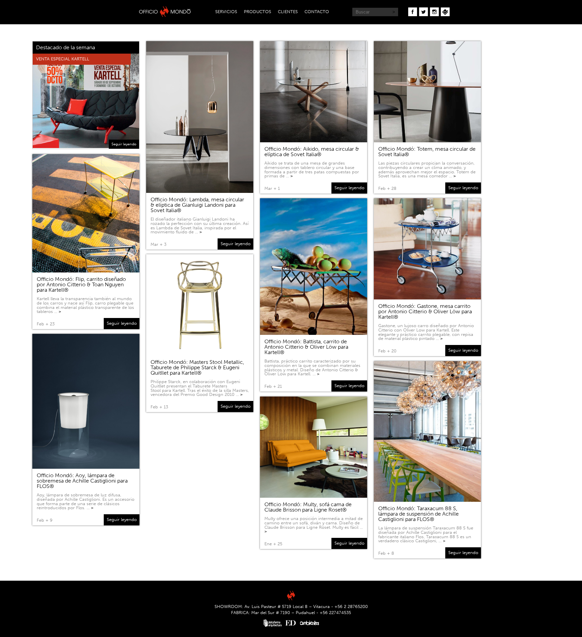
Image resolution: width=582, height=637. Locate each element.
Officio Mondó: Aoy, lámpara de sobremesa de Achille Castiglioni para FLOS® (82, 480)
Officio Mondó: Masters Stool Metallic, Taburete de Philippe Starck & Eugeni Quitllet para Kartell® (197, 367)
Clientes (288, 11)
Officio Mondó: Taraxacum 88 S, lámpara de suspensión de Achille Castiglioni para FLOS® (418, 513)
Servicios (226, 11)
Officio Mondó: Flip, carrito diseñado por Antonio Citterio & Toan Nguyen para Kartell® (81, 284)
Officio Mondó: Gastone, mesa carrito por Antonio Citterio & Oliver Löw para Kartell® (425, 311)
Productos (257, 11)
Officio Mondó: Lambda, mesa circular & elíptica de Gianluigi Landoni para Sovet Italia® (197, 204)
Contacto (316, 11)
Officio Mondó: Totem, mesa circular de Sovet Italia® (427, 151)
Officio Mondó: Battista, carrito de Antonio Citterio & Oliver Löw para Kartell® (306, 346)
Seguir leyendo (123, 144)
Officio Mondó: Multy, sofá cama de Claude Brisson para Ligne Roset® (308, 507)
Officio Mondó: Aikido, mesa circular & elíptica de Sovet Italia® (311, 151)
